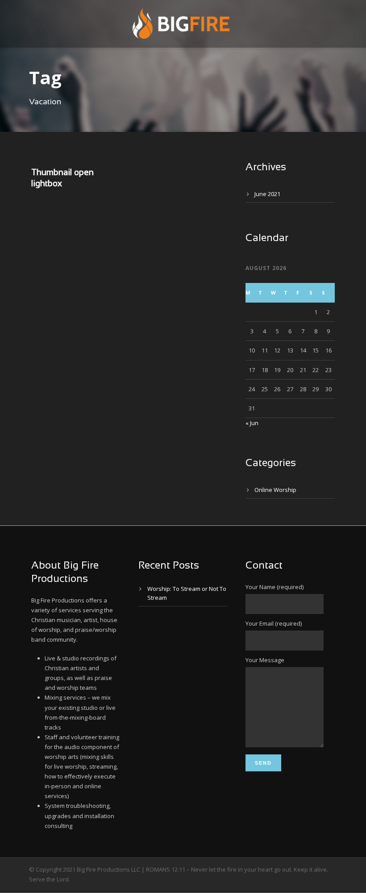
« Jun (251, 423)
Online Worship (275, 490)
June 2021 (267, 194)
